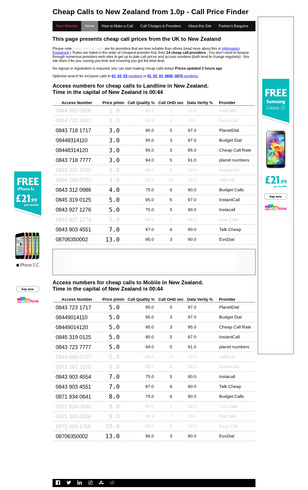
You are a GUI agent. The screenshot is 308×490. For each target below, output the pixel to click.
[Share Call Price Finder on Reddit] (112, 485)
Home (89, 26)
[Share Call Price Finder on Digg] (90, 485)
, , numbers (127, 76)
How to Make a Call (117, 26)
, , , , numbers (172, 76)
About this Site (199, 26)
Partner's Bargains (233, 26)
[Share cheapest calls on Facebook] (58, 485)
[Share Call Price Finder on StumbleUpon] (101, 485)
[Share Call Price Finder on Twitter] (68, 485)
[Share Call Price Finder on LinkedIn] (79, 485)
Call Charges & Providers (160, 26)
